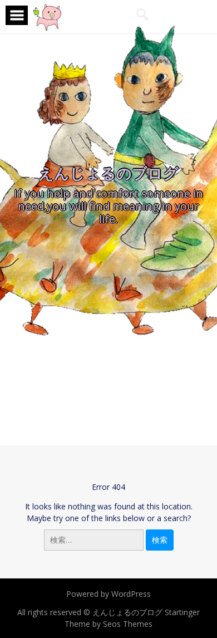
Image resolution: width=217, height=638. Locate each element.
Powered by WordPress (108, 593)
